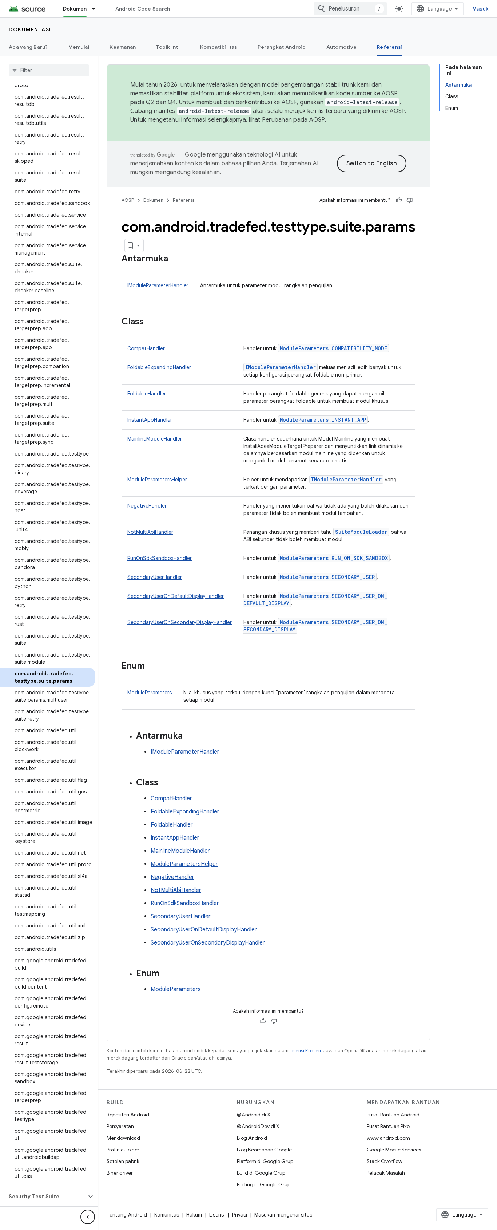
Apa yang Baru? (28, 47)
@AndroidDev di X (258, 1126)
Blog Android (252, 1138)
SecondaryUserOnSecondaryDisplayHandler (179, 622)
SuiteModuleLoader (361, 531)
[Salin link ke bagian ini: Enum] (152, 666)
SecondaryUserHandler (154, 577)
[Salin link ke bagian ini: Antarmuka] (175, 259)
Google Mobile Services (394, 1149)
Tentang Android (127, 1215)
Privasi (239, 1215)
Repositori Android (128, 1114)
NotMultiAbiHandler (150, 532)
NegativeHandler (147, 505)
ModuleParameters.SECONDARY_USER (327, 576)
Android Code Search (142, 8)
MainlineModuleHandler (154, 438)
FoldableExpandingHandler (159, 367)
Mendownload (123, 1138)
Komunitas (166, 1215)
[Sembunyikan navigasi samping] (87, 1217)
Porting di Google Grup (263, 1184)
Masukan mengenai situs (283, 1215)
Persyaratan (120, 1126)
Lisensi (217, 1215)
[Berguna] (398, 200)
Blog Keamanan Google (264, 1149)
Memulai (79, 47)
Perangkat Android (282, 47)
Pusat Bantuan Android (393, 1114)
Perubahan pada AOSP (293, 119)
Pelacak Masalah (386, 1173)
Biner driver (120, 1173)
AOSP (128, 200)
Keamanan (123, 47)
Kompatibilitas (219, 47)
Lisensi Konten (305, 1051)
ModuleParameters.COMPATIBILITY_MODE (333, 348)
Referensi (389, 47)
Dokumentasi (30, 29)
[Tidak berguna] (409, 200)
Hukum (194, 1215)
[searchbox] (49, 70)
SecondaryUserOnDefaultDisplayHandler (175, 596)
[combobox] (350, 8)
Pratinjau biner (123, 1149)
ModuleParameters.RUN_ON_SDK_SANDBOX (334, 558)
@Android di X (253, 1114)
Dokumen (75, 8)
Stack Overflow (384, 1161)
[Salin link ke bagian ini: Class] (151, 322)
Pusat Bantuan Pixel (389, 1126)
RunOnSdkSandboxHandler (159, 558)
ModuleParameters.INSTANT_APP (323, 419)
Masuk (480, 8)
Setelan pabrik (123, 1161)
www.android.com (388, 1138)
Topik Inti (168, 47)
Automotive (341, 47)
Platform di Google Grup (265, 1161)
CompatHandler (146, 348)
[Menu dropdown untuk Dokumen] (97, 8)
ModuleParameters (149, 692)
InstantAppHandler (149, 420)
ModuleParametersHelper (157, 479)
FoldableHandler (146, 393)
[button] (43, 1196)
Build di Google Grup (261, 1173)
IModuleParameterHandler (157, 285)
